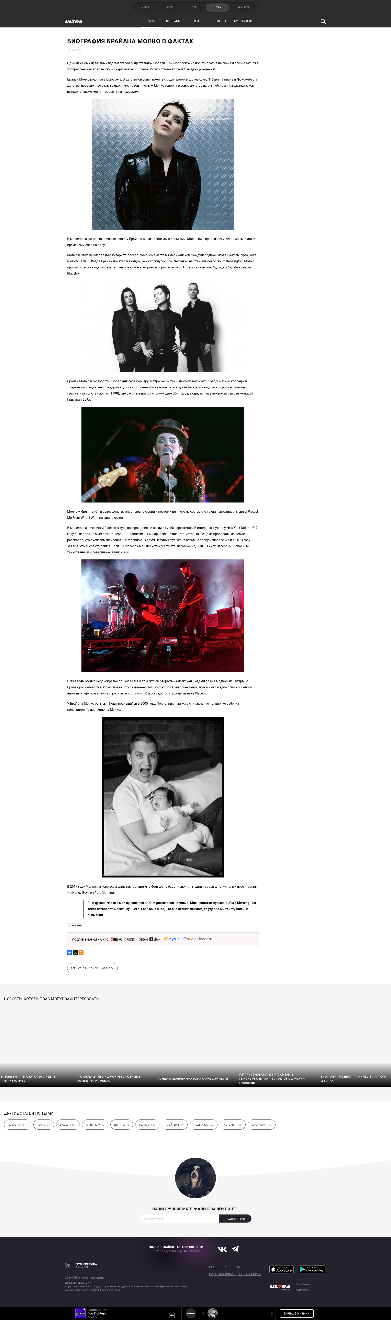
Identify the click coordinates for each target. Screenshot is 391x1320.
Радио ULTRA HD (213, 1313)
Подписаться (235, 1218)
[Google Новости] (197, 939)
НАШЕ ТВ (243, 7)
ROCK (169, 7)
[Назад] (204, 1313)
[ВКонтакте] (69, 952)
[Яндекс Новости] (123, 939)
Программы (174, 21)
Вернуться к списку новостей (92, 968)
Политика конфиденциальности (235, 1274)
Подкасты (219, 21)
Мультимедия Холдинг (81, 1265)
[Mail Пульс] (171, 939)
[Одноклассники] (81, 952)
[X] (75, 952)
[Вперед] (271, 1313)
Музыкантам (243, 21)
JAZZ (193, 7)
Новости (151, 21)
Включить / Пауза (80, 1313)
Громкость (172, 1315)
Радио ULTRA (191, 1313)
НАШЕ (145, 7)
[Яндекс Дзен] (149, 939)
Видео (197, 21)
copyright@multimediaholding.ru (101, 1290)
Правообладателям (224, 1267)
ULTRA (217, 7)
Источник (74, 925)
